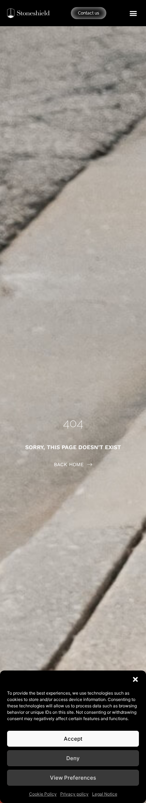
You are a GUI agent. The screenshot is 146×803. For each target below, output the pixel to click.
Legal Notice (104, 794)
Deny (73, 758)
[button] (135, 679)
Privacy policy (74, 794)
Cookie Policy (43, 794)
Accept (73, 738)
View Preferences (73, 777)
